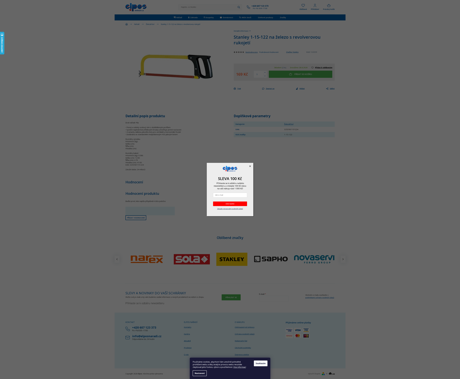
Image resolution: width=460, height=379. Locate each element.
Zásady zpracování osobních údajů (230, 209)
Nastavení (200, 373)
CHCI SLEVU (230, 204)
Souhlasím (261, 363)
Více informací (239, 367)
